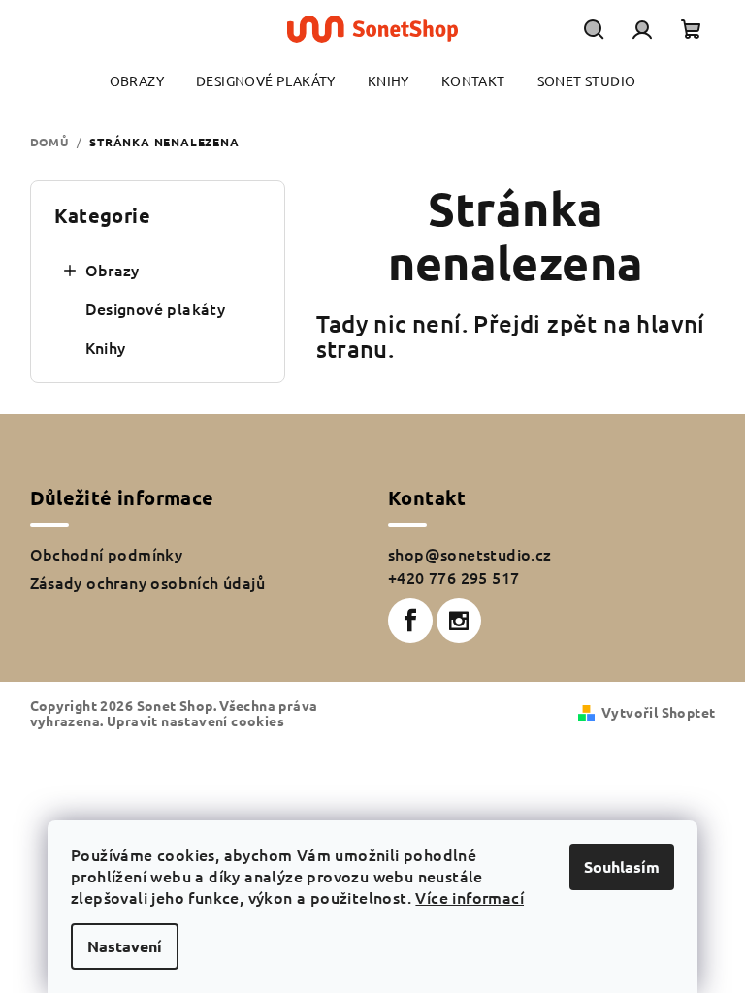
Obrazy (112, 269)
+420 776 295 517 (453, 577)
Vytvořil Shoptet (658, 712)
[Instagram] (459, 620)
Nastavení (124, 946)
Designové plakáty (155, 308)
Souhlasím (622, 866)
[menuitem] (136, 81)
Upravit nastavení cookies (195, 720)
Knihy (105, 347)
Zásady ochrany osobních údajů (148, 582)
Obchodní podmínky (106, 553)
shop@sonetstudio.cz (470, 553)
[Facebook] (410, 620)
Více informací (469, 897)
